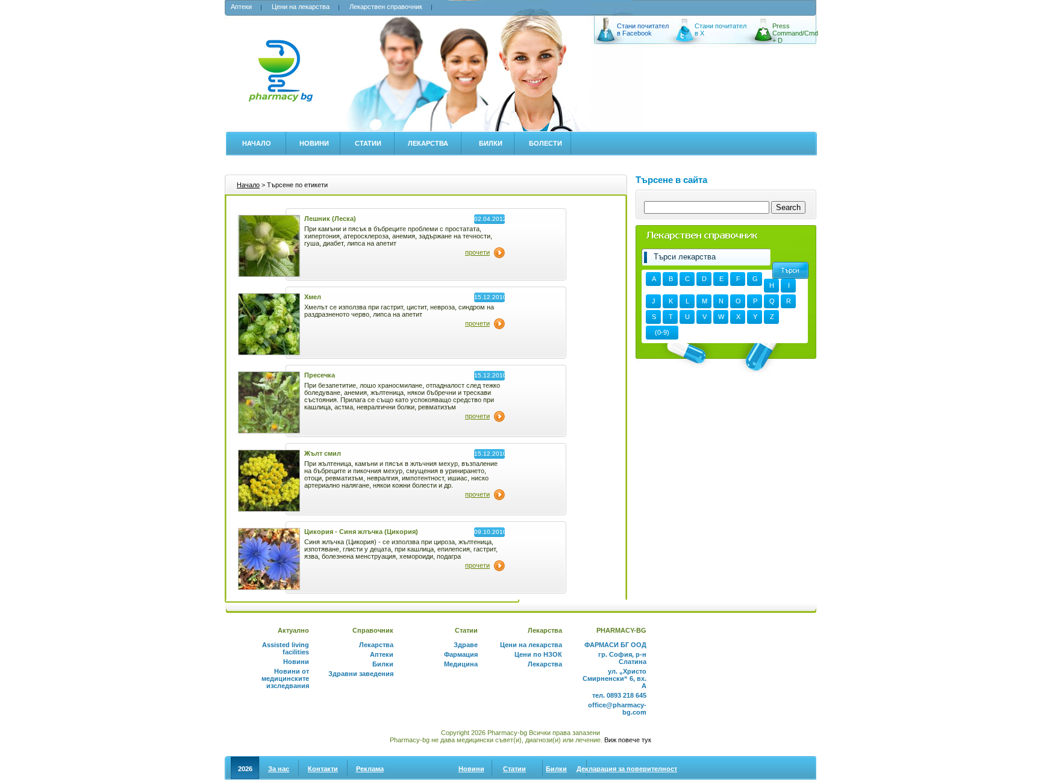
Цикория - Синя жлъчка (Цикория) (361, 531)
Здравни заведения (360, 673)
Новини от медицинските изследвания (285, 678)
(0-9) (662, 332)
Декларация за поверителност (627, 768)
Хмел (312, 296)
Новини (314, 143)
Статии (368, 143)
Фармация (461, 654)
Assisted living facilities (285, 648)
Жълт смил (322, 453)
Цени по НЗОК (538, 654)
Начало (256, 143)
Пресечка (319, 375)
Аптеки (241, 6)
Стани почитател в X (720, 29)
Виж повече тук (627, 739)
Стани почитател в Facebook (643, 29)
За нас (278, 768)
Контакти (323, 768)
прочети (477, 252)
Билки (490, 143)
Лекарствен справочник (385, 6)
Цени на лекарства (301, 6)
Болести (545, 143)
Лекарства (428, 143)
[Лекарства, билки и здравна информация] (280, 77)
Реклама (370, 768)
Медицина (461, 664)
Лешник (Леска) (330, 218)
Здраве (466, 644)
